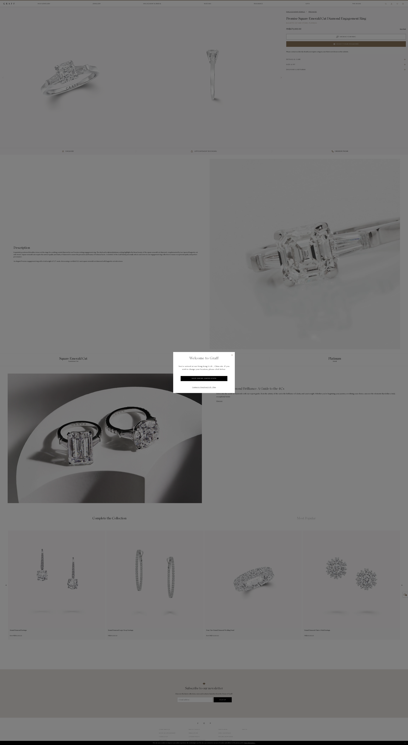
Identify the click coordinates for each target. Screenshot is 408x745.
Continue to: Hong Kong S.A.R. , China (204, 387)
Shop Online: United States (204, 378)
